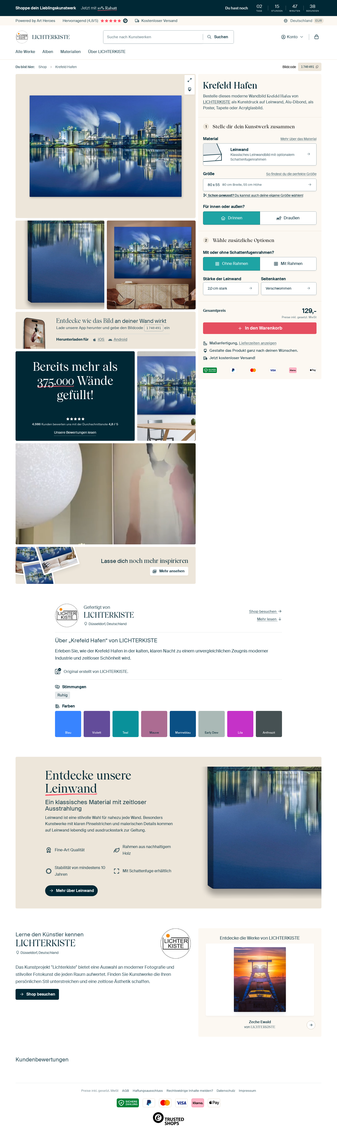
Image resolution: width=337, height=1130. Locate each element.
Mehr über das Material (299, 139)
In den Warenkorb (263, 328)
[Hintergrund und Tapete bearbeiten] (189, 89)
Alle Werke (25, 51)
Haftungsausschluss (148, 1091)
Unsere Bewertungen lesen (75, 432)
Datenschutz (226, 1091)
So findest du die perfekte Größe (291, 174)
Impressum (247, 1091)
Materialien (70, 51)
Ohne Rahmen (235, 263)
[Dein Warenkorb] (316, 37)
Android (120, 339)
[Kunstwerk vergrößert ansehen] (189, 80)
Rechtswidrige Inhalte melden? (190, 1091)
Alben (47, 51)
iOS (101, 339)
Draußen (292, 218)
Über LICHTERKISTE (107, 51)
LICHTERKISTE (51, 37)
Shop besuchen (263, 611)
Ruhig (62, 695)
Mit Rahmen (291, 263)
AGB (125, 1091)
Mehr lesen (267, 619)
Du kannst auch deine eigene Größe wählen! (255, 195)
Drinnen (235, 218)
